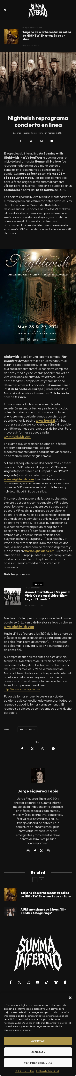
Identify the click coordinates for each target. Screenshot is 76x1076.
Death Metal (34, 587)
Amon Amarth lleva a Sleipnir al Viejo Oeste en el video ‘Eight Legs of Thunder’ (47, 595)
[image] (10, 911)
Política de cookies (24, 1071)
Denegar (38, 1052)
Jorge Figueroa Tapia (38, 791)
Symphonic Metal (33, 27)
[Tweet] (30, 141)
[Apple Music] (65, 982)
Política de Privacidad (47, 1071)
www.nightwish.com (17, 436)
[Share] (21, 141)
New (41, 132)
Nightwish (28, 729)
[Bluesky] (56, 982)
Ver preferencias (38, 1062)
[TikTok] (46, 982)
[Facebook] (11, 982)
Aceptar (38, 1041)
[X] (19, 982)
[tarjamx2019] (11, 36)
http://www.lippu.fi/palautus (22, 689)
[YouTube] (37, 982)
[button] (70, 998)
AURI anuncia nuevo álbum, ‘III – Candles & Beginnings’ (43, 911)
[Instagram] (28, 982)
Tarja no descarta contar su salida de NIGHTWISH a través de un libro (46, 35)
